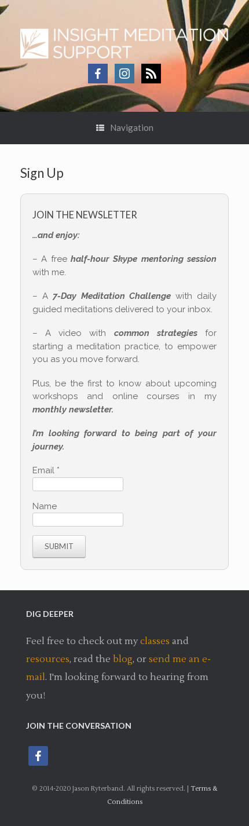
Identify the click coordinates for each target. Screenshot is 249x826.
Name (44, 506)
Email (46, 470)
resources (47, 659)
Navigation (131, 127)
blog (123, 659)
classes (155, 641)
